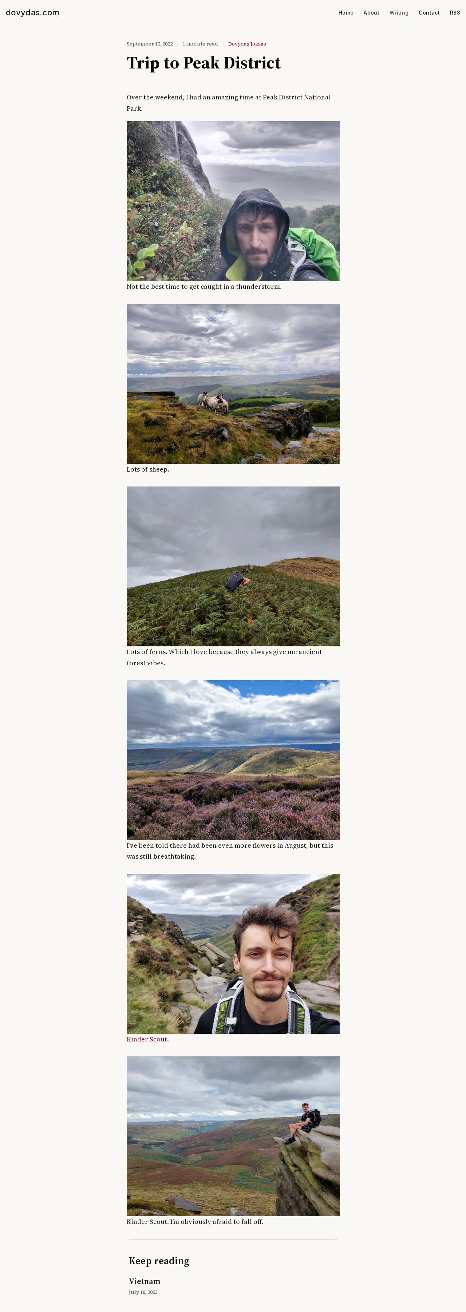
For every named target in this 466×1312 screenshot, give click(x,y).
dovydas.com (33, 12)
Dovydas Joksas (247, 43)
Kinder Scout (147, 1039)
